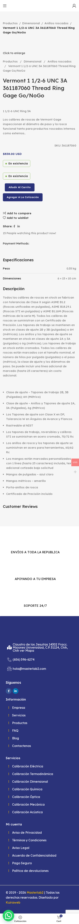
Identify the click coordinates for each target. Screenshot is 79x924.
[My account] (74, 6)
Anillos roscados (56, 23)
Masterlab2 (35, 892)
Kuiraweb (13, 902)
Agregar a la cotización (23, 197)
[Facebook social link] (14, 226)
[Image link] (23, 630)
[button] (8, 915)
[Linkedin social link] (18, 226)
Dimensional (31, 23)
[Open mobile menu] (5, 6)
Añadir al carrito (20, 187)
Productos (10, 23)
